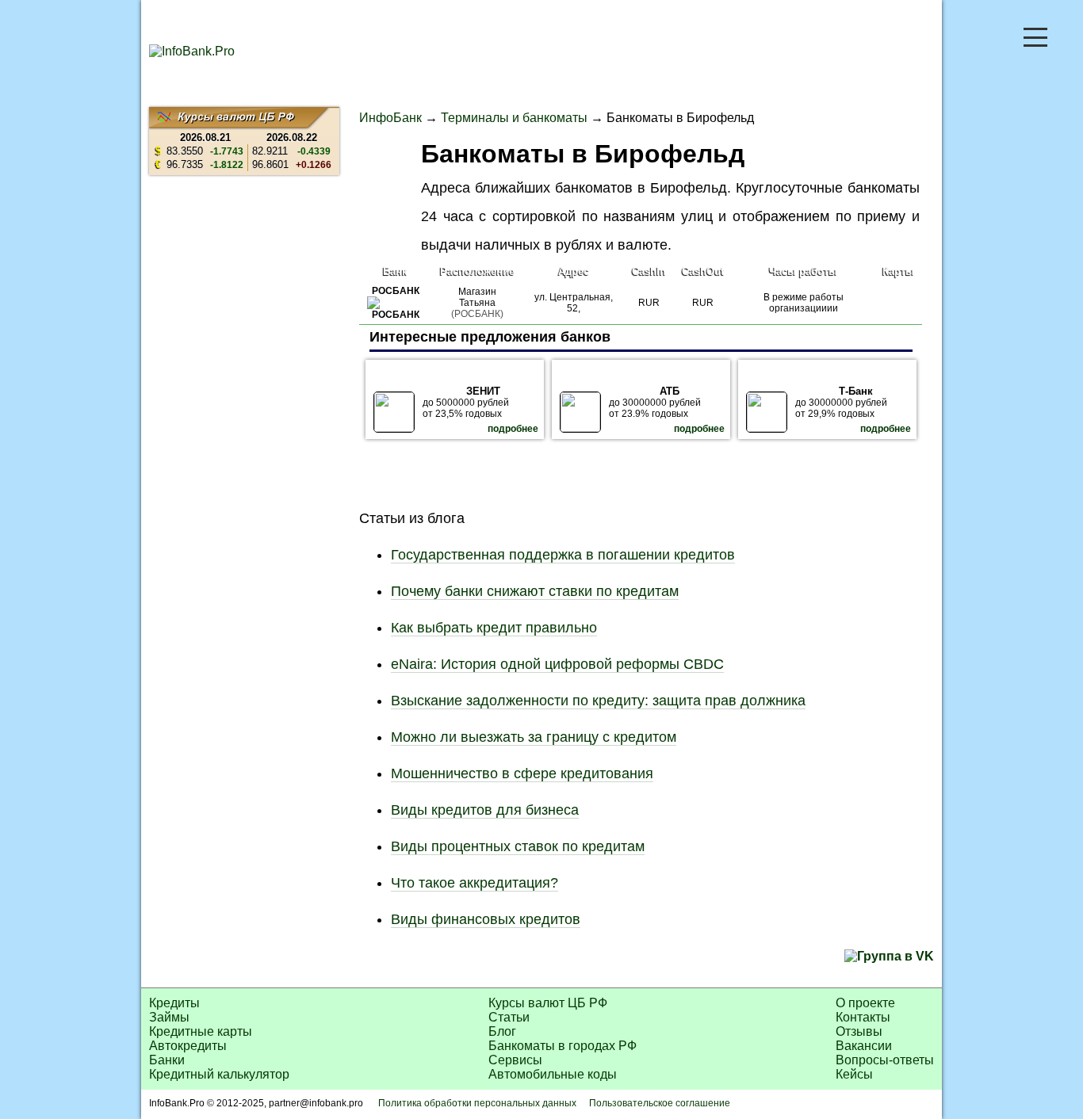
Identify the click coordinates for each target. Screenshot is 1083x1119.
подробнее (513, 428)
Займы (169, 1017)
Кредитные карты (200, 1031)
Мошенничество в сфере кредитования (522, 773)
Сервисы (515, 1060)
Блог (502, 1031)
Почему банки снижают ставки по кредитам (535, 591)
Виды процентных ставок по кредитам (518, 846)
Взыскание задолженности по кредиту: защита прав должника (598, 700)
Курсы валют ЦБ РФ (547, 1003)
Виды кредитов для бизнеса (485, 810)
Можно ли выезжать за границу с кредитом (533, 737)
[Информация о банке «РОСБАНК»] (395, 314)
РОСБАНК (395, 290)
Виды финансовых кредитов (485, 919)
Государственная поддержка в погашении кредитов (563, 555)
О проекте (865, 1003)
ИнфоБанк (390, 117)
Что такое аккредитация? (474, 883)
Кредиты (174, 1003)
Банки (167, 1060)
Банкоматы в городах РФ (562, 1045)
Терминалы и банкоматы (514, 117)
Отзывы (859, 1031)
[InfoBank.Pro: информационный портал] (192, 51)
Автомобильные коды (552, 1074)
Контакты (863, 1017)
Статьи (509, 1017)
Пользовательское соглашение (659, 1103)
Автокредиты (188, 1045)
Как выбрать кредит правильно (494, 628)
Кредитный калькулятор (219, 1074)
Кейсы (854, 1074)
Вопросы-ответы (885, 1060)
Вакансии (864, 1045)
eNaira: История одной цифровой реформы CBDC (557, 664)
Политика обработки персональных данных (477, 1103)
